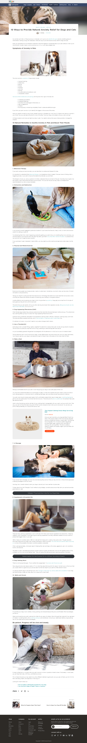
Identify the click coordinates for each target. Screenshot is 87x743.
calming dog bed (67, 397)
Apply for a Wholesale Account (30, 733)
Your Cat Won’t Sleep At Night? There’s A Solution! (31, 686)
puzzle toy (49, 300)
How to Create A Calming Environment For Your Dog (32, 684)
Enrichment (45, 4)
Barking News (63, 4)
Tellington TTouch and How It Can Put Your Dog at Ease (43, 493)
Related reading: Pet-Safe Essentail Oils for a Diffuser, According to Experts (43, 556)
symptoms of (25, 78)
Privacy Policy (41, 730)
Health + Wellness (53, 4)
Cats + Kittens (36, 4)
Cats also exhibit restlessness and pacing (23, 96)
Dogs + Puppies (28, 4)
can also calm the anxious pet (54, 563)
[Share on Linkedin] (28, 691)
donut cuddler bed (57, 398)
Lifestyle (48, 27)
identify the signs (53, 39)
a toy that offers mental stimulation (56, 236)
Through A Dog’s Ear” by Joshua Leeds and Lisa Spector (52, 570)
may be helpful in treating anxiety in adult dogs (48, 318)
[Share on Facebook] (18, 691)
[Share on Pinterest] (25, 691)
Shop (69, 4)
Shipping (40, 725)
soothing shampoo (35, 617)
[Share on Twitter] (22, 691)
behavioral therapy (34, 174)
